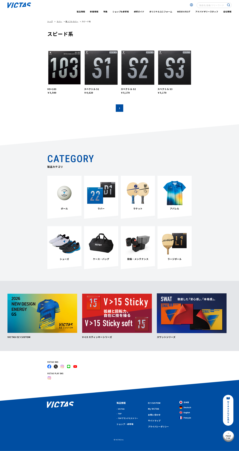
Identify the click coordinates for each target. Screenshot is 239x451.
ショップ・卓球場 (125, 424)
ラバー (59, 21)
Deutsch (187, 407)
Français (187, 417)
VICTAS (121, 409)
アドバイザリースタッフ (206, 11)
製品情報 (81, 11)
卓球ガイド (139, 11)
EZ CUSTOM (154, 402)
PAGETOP (228, 437)
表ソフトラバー (71, 21)
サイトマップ (154, 420)
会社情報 (227, 11)
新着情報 (94, 11)
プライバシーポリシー (158, 426)
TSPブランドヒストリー (128, 418)
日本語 (186, 402)
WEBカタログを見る (228, 412)
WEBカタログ (183, 11)
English (187, 412)
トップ (50, 21)
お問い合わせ (154, 414)
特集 (105, 11)
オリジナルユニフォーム (160, 11)
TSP (120, 413)
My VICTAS (153, 408)
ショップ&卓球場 (121, 11)
